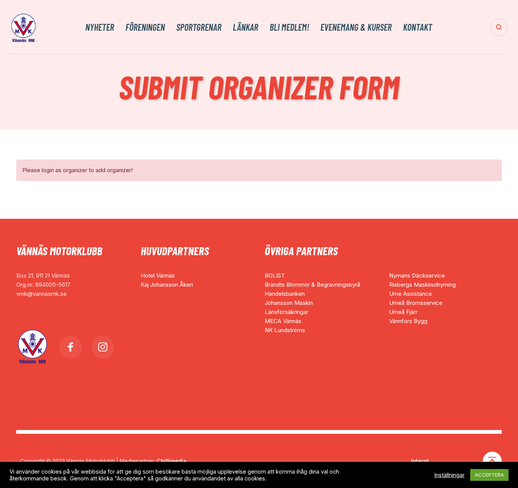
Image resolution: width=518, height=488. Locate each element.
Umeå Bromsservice (416, 302)
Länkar (245, 27)
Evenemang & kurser (356, 27)
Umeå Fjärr (403, 311)
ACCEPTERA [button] (489, 475)
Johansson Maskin (289, 302)
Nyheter (99, 27)
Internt (420, 461)
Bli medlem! (289, 27)
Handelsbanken (285, 293)
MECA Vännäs (283, 321)
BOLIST (275, 275)
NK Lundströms (285, 330)
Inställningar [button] (449, 475)
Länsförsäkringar (286, 311)
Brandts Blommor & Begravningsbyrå (312, 284)
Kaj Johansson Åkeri (167, 284)
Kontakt (417, 27)
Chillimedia (172, 461)
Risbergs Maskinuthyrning (422, 284)
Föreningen (145, 27)
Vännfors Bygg (408, 321)
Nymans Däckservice (417, 275)
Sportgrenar (198, 27)
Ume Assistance (410, 293)
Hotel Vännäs (158, 275)
